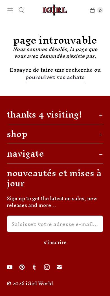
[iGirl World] (55, 10)
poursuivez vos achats (55, 78)
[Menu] (10, 10)
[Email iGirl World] (62, 267)
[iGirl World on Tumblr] (38, 267)
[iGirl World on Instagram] (50, 267)
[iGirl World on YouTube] (13, 267)
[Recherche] (21, 10)
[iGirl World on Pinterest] (25, 267)
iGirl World (39, 283)
